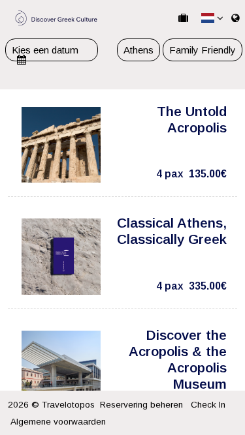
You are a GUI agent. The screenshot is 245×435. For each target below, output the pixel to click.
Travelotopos (68, 405)
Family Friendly (202, 49)
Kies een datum (45, 50)
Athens (138, 49)
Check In (208, 405)
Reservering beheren (141, 405)
